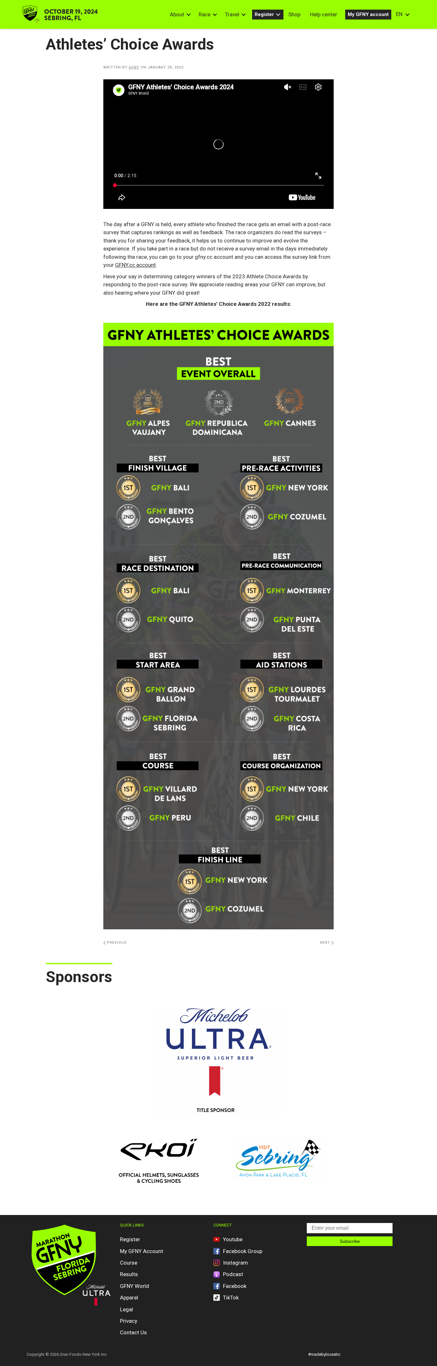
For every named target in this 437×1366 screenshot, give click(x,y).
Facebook (234, 1286)
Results (129, 1274)
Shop (294, 14)
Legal (126, 1309)
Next (325, 943)
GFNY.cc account (135, 265)
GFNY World (134, 1286)
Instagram (235, 1262)
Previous (116, 943)
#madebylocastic (324, 1354)
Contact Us (133, 1332)
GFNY (134, 67)
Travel (232, 14)
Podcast (233, 1274)
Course (128, 1262)
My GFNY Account (141, 1251)
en (399, 14)
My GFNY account (368, 14)
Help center (323, 14)
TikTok (231, 1297)
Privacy (128, 1321)
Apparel (129, 1297)
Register (264, 14)
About (177, 14)
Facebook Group (242, 1251)
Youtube (232, 1239)
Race (205, 14)
